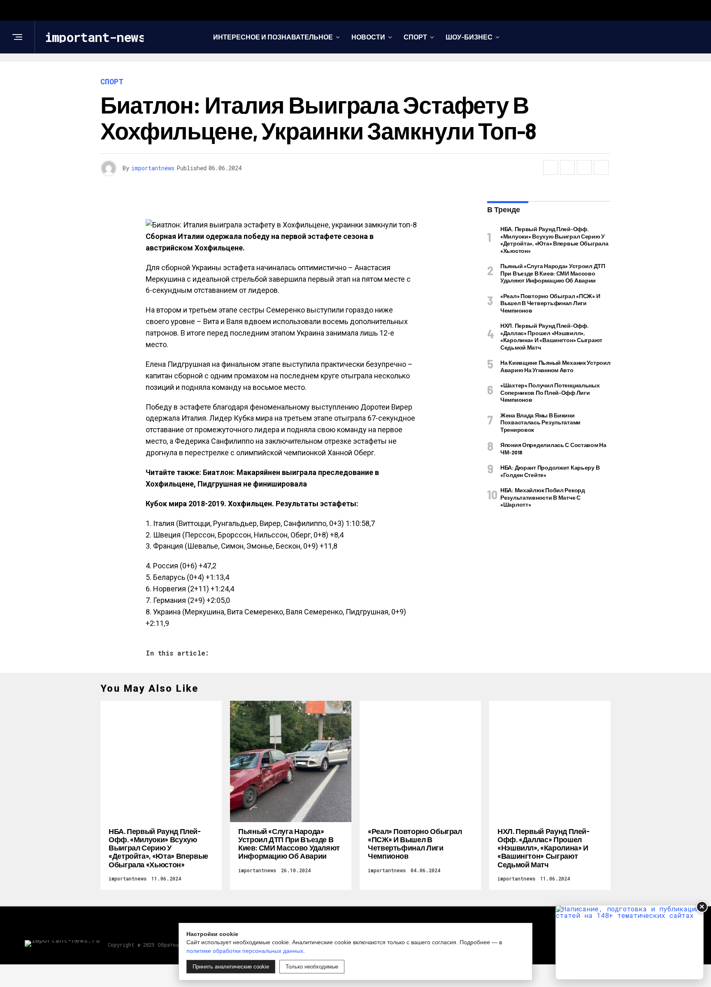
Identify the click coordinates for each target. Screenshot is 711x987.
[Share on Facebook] (550, 167)
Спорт (415, 37)
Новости (368, 37)
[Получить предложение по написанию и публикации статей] (629, 942)
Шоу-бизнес (469, 37)
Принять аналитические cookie (231, 967)
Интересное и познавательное (273, 37)
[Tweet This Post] (567, 167)
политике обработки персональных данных (244, 951)
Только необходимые (312, 967)
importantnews (152, 168)
